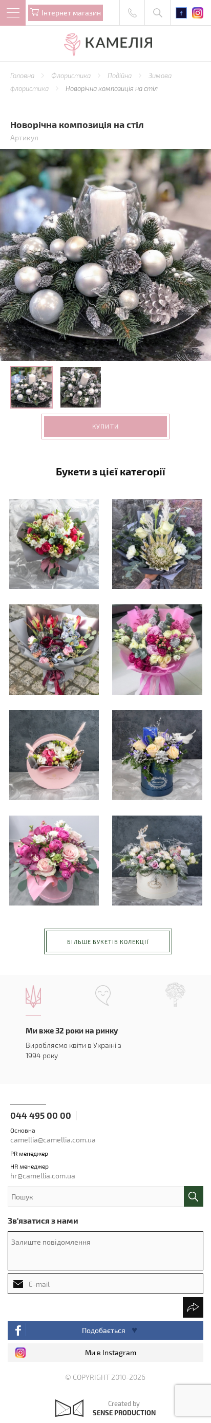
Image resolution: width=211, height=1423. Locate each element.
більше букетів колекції (108, 941)
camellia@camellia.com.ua (53, 1139)
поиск (193, 1196)
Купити (105, 426)
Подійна (120, 75)
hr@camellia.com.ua (42, 1175)
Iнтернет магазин (71, 12)
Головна (23, 75)
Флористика (71, 75)
